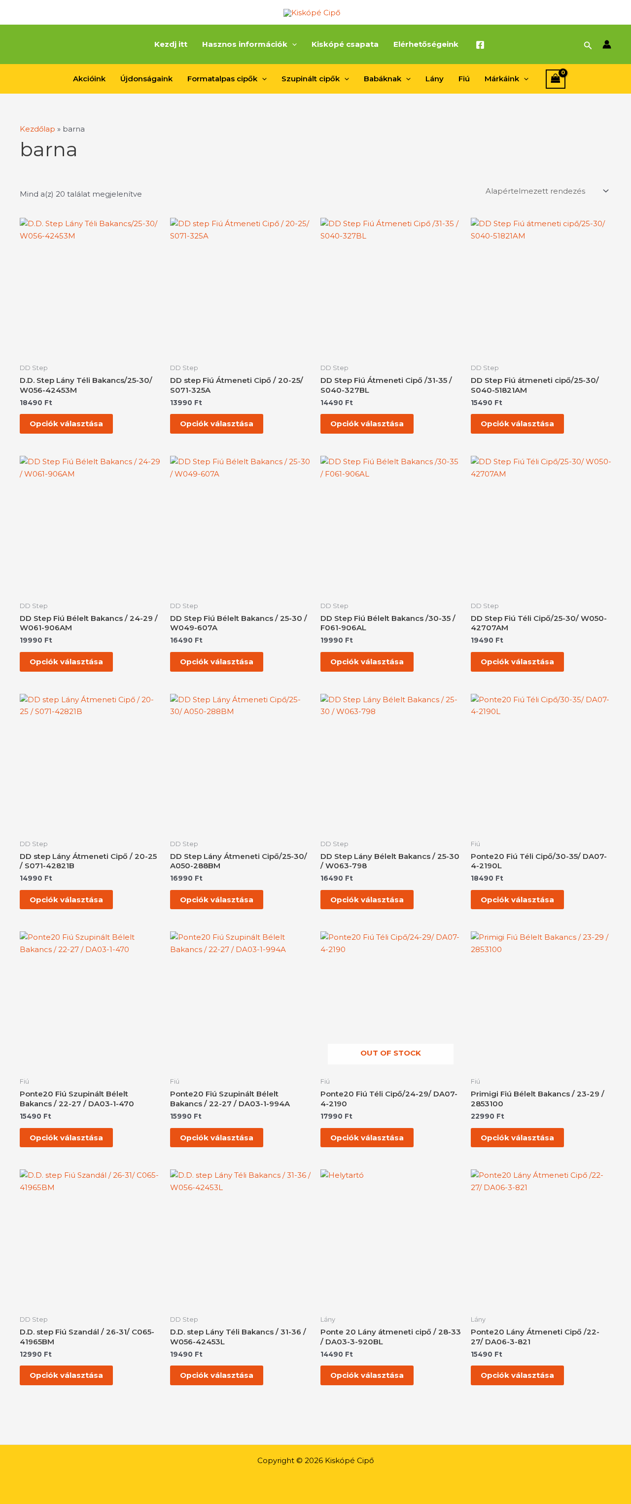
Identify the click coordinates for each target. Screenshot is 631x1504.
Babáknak (382, 78)
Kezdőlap (37, 129)
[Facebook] (480, 44)
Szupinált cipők (310, 78)
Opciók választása (66, 423)
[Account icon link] (606, 44)
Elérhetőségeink (425, 44)
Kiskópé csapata (345, 44)
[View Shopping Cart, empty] (555, 79)
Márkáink (502, 78)
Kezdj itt (170, 44)
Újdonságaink (146, 78)
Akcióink (89, 78)
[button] (292, 44)
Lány (434, 78)
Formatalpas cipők (222, 78)
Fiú (464, 78)
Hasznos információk (244, 44)
